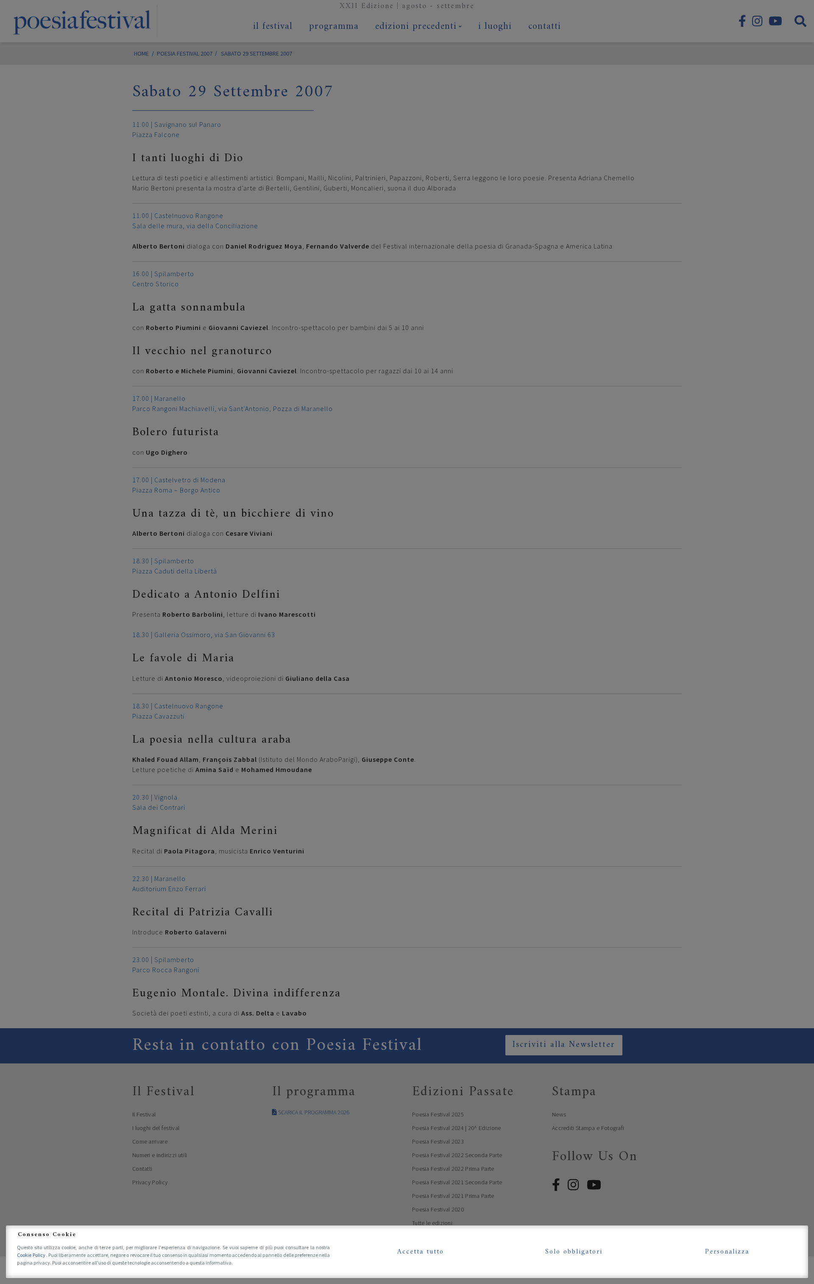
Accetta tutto (420, 1252)
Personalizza (727, 1252)
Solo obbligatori (573, 1252)
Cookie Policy (31, 1255)
